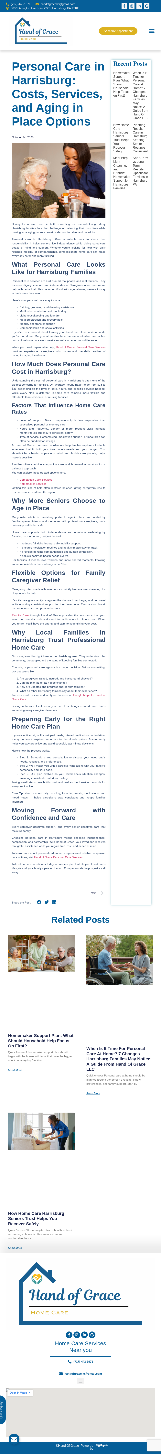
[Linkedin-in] (139, 6)
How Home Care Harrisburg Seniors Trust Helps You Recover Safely (36, 1218)
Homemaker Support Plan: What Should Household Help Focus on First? (121, 84)
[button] (151, 31)
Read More (15, 1070)
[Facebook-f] (124, 6)
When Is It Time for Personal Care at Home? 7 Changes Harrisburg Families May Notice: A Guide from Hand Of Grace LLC (140, 95)
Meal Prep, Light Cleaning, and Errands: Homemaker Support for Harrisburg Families (121, 173)
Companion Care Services (36, 479)
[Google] (146, 6)
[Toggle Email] (14, 1439)
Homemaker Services (33, 483)
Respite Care (20, 615)
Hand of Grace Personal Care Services (80, 347)
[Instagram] (131, 6)
